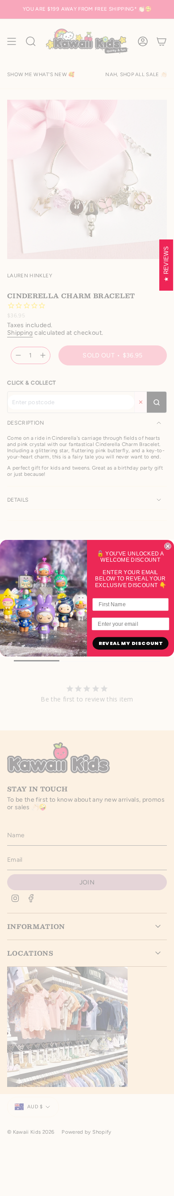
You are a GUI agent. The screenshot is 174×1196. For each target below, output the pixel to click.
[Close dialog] (167, 546)
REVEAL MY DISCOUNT (131, 643)
